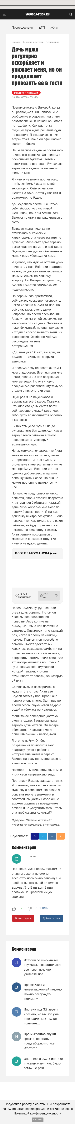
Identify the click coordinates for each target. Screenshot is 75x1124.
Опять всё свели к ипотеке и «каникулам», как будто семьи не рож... (43, 1063)
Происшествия (22, 27)
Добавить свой (51, 918)
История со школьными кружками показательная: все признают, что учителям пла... (43, 967)
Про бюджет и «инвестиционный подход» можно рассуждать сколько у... (43, 992)
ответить (42, 908)
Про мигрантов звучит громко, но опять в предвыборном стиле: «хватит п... (40, 1041)
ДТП (42, 27)
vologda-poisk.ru (38, 14)
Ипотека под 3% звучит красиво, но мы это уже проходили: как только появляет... (41, 1016)
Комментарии (23, 918)
